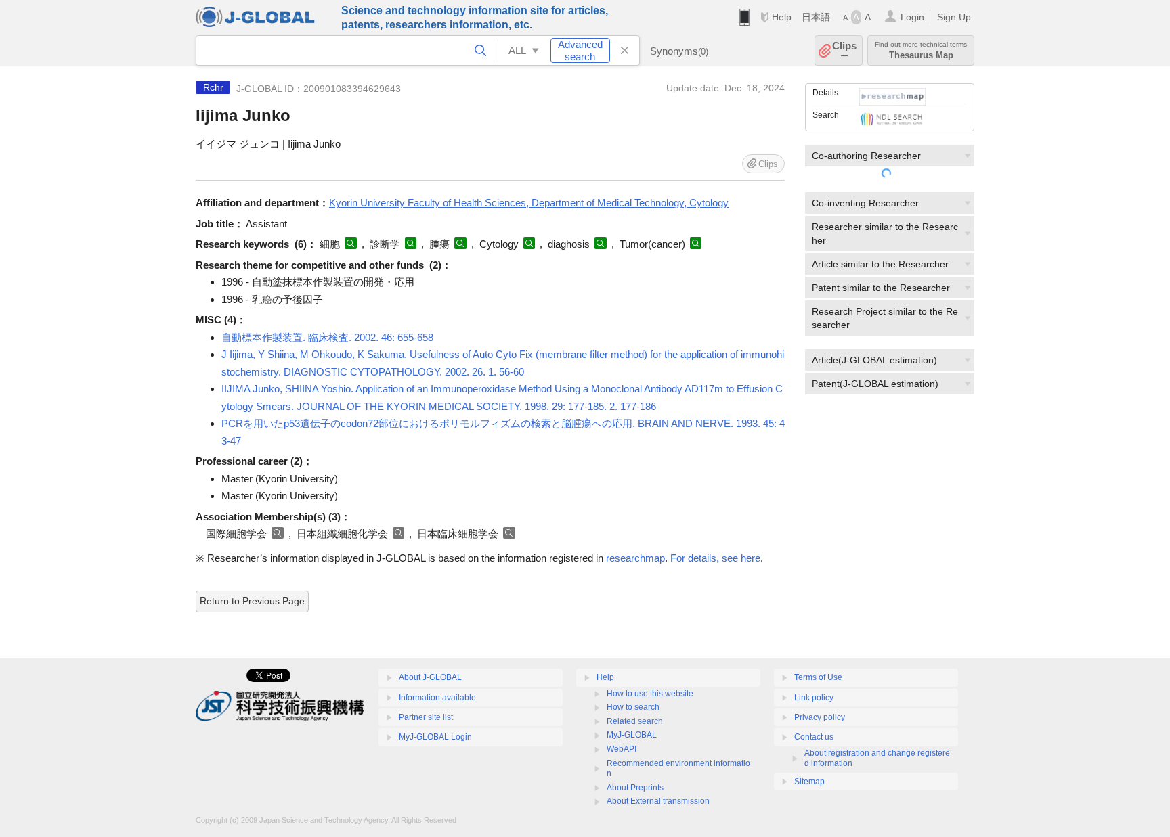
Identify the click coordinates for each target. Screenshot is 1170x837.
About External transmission (658, 801)
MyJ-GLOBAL (632, 735)
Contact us (813, 737)
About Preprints (635, 787)
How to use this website (650, 693)
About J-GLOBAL (430, 677)
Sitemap (809, 781)
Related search (635, 721)
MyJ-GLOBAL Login (435, 737)
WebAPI (621, 749)
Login (912, 17)
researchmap (635, 558)
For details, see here (715, 558)
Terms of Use (818, 677)
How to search (633, 707)
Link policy (813, 697)
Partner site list (426, 717)
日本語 (816, 17)
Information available (437, 697)
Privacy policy (819, 717)
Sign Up (954, 17)
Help (782, 17)
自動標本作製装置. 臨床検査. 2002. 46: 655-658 (327, 337)
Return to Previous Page (252, 600)
